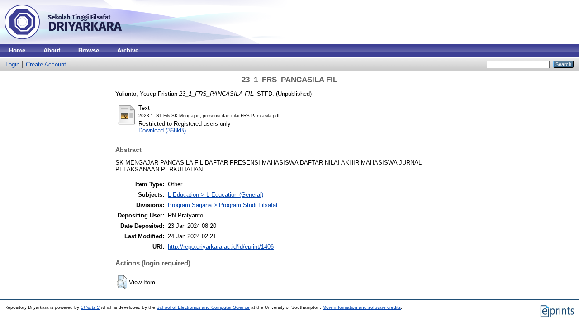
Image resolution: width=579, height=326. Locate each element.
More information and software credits (362, 307)
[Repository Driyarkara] (63, 41)
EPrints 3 (90, 307)
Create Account (46, 64)
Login (12, 64)
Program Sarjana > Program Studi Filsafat (223, 205)
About (51, 50)
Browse (88, 50)
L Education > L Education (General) (215, 194)
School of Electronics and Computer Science (203, 307)
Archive (127, 50)
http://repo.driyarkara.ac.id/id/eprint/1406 (221, 246)
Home (17, 50)
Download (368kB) (162, 130)
